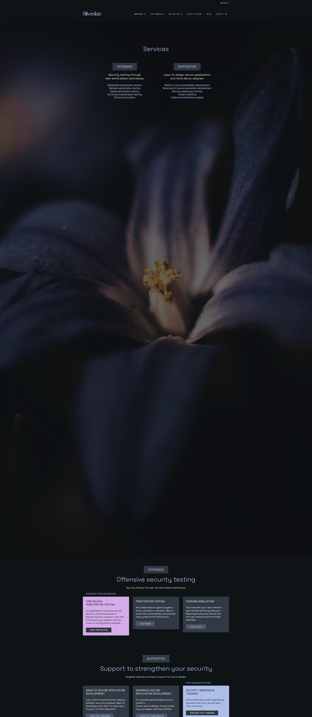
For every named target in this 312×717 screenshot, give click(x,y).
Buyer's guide (194, 14)
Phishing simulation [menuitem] (124, 97)
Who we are (174, 14)
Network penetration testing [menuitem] (124, 88)
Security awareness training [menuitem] (187, 91)
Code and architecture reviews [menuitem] (187, 97)
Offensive (125, 67)
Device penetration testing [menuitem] (124, 91)
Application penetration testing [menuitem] (125, 84)
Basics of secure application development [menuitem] (187, 84)
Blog (209, 14)
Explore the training (202, 713)
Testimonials (157, 14)
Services (138, 14)
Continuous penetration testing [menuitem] (124, 94)
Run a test (196, 626)
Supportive (187, 67)
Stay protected (99, 630)
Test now (145, 623)
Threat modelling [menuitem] (187, 94)
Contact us (221, 14)
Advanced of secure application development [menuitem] (187, 88)
